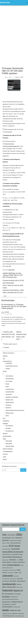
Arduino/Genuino (10, 378)
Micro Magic (13, 581)
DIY (17, 559)
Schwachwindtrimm (16, 606)
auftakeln (8, 542)
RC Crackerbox (9, 425)
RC (3, 594)
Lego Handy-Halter (5, 578)
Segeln (4, 438)
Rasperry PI (8, 407)
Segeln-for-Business (8, 448)
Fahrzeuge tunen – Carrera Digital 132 (9, 570)
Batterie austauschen (15, 542)
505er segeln (9, 443)
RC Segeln (8, 428)
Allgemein (5, 355)
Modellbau (5, 423)
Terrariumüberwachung (19, 615)
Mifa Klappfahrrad (21, 581)
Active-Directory (6, 537)
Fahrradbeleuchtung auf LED (7, 567)
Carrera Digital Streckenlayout (12, 557)
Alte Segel (5, 540)
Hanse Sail (4, 572)
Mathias (7, 347)
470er (4, 534)
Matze (17, 77)
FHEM (21, 77)
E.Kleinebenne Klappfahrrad (18, 562)
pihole (21, 587)
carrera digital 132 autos (17, 554)
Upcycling (5, 454)
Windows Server (10, 413)
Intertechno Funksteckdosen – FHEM (13, 290)
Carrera (17, 546)
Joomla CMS (9, 394)
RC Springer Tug (9, 430)
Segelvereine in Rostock (6, 613)
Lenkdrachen (6, 420)
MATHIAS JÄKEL (5, 2)
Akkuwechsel (18, 537)
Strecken (8, 368)
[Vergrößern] (23, 130)
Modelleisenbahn (9, 584)
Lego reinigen (20, 578)
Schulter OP (13, 604)
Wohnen (5, 459)
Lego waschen (5, 581)
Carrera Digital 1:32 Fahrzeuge (12, 552)
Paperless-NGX (9, 399)
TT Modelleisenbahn (8, 451)
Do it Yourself (9, 381)
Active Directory (9, 375)
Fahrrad (5, 371)
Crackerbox (12, 559)
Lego (4, 418)
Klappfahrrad (16, 575)
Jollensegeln (7, 575)
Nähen (4, 587)
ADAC (13, 537)
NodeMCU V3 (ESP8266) (12, 397)
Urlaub (4, 456)
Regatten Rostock (17, 601)
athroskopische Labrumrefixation (15, 540)
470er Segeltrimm (11, 534)
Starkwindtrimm (21, 613)
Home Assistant (11, 572)
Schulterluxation (6, 604)
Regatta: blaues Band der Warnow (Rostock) (10, 599)
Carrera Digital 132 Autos (12, 365)
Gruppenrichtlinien (10, 391)
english (4, 565)
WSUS (7, 415)
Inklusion (16, 572)
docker (21, 559)
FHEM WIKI (11, 270)
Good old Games (10, 389)
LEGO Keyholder (13, 578)
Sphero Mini (14, 613)
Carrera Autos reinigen (6, 549)
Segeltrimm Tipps (15, 610)
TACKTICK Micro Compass (8, 615)
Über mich (21, 525)
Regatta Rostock (6, 601)
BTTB (11, 546)
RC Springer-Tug (14, 596)
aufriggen (4, 542)
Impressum (14, 525)
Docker (7, 383)
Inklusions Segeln (10, 446)
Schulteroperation (7, 436)
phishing (18, 587)
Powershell (8, 405)
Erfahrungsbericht (13, 565)
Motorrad (5, 433)
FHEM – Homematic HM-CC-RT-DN (13, 292)
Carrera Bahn (9, 363)
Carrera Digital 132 (7, 361)
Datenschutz (6, 525)
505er (19, 534)
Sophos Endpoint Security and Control (15, 410)
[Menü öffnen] (27, 3)
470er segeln (9, 440)
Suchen (23, 470)
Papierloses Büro (10, 402)
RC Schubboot (17, 593)
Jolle (20, 572)
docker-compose (6, 562)
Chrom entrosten (5, 559)
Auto (4, 358)
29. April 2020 (8, 314)
